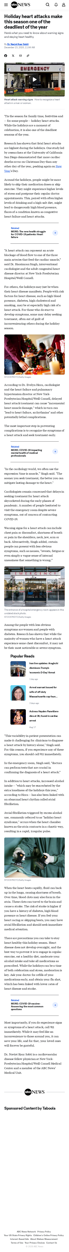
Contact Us (51, 1242)
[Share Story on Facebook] (5, 55)
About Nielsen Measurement (44, 1239)
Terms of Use (17, 1242)
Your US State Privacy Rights (18, 1235)
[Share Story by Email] (20, 55)
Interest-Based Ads (19, 1239)
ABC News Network (26, 1231)
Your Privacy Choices (35, 1242)
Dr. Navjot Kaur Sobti (18, 44)
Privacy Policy (44, 1231)
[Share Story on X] (13, 55)
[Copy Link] (28, 55)
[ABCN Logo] (20, 4)
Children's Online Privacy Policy (48, 1235)
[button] (6, 4)
